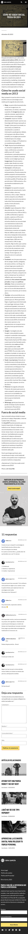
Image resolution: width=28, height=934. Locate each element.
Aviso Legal (4, 870)
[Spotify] (19, 930)
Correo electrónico (7, 733)
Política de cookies (6, 873)
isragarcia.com (17, 112)
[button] (21, 2)
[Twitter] (9, 930)
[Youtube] (2, 930)
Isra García (9, 562)
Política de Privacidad (7, 875)
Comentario (5, 704)
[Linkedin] (12, 930)
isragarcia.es (8, 161)
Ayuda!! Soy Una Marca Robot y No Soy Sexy (11, 783)
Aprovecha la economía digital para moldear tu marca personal (12, 841)
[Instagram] (6, 930)
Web (3, 740)
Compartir (8, 118)
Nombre (4, 726)
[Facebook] (16, 930)
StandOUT (7, 423)
